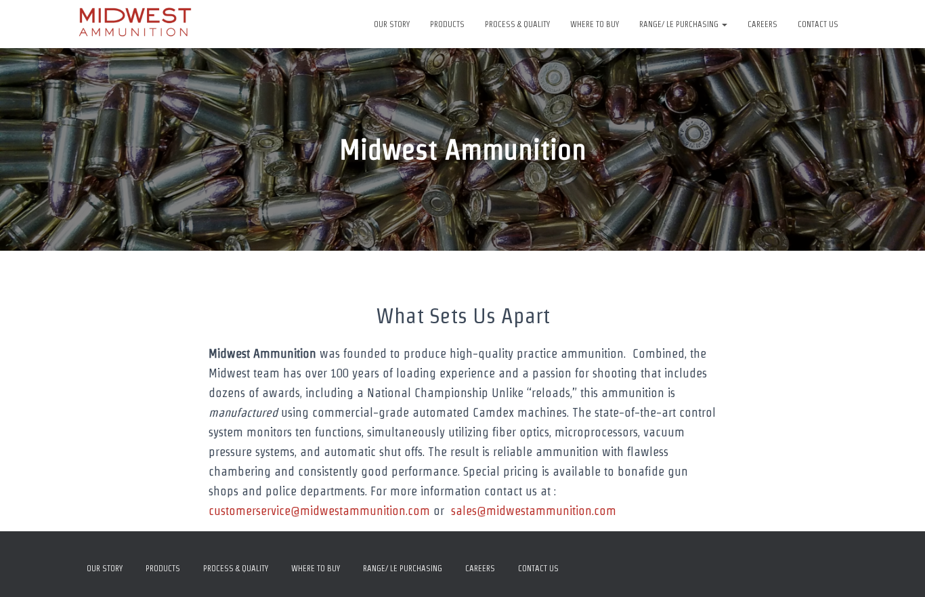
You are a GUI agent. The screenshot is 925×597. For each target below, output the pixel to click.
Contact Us (818, 24)
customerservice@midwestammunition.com (319, 510)
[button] (723, 24)
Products (447, 24)
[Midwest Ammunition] (135, 24)
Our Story (392, 24)
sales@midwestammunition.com (533, 510)
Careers (762, 24)
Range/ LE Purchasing (679, 24)
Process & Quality (517, 24)
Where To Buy (594, 24)
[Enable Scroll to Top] (898, 570)
